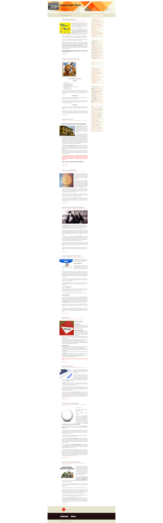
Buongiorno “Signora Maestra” (95, 128)
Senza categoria (84, 404)
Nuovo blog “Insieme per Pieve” (96, 110)
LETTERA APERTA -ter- (66, 317)
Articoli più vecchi (67, 509)
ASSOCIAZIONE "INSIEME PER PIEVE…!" (96, 79)
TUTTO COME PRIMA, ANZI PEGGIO (69, 19)
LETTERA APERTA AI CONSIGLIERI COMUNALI (71, 462)
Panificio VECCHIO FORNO (95, 70)
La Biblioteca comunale (95, 116)
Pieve (79, 20)
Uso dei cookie (78, 12)
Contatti (73, 12)
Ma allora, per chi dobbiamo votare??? (96, 121)
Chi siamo (60, 12)
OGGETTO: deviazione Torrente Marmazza (70, 403)
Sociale (81, 20)
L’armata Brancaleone (94, 123)
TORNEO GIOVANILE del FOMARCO (96, 69)
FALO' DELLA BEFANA (94, 82)
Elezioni (77, 20)
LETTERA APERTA (94, 35)
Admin (70, 15)
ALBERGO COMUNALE (94, 75)
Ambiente (69, 404)
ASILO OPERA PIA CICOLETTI (67, 119)
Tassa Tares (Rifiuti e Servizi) (95, 109)
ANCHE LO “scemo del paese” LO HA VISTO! (70, 58)
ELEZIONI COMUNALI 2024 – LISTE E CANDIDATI (71, 255)
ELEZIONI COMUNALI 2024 (67, 366)
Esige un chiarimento (96, 53)
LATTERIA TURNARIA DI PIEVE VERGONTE (96, 72)
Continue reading (65, 52)
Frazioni (79, 171)
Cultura (77, 120)
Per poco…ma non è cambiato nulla (69, 170)
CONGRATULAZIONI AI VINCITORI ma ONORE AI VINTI (73, 207)
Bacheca (69, 12)
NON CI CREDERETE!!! (94, 36)
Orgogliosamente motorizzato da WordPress (65, 521)
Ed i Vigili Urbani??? (99, 52)
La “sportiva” (93, 120)
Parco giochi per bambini (95, 112)
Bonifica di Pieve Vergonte (95, 115)
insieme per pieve (94, 46)
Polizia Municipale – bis (94, 127)
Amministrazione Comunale (72, 20)
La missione (65, 12)
